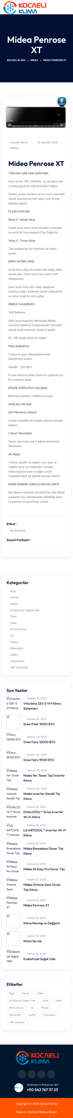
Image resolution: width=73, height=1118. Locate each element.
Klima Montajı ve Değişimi (41, 923)
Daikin (14, 604)
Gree (13, 616)
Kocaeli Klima (18, 142)
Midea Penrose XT (36, 905)
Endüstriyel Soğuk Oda (24, 610)
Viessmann (17, 661)
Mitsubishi (16, 648)
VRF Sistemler (17, 530)
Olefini (14, 655)
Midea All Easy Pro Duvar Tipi (44, 869)
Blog (13, 591)
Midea (14, 148)
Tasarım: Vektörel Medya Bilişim (36, 1112)
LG (11, 636)
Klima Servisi (18, 629)
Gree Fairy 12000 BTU (39, 742)
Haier (13, 623)
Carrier (14, 597)
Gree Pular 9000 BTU (38, 724)
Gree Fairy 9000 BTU (38, 760)
